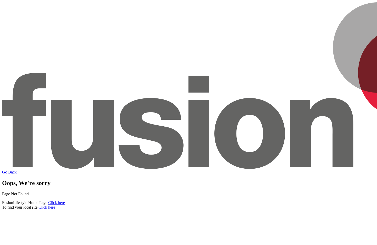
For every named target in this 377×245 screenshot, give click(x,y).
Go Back (9, 172)
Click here (56, 202)
